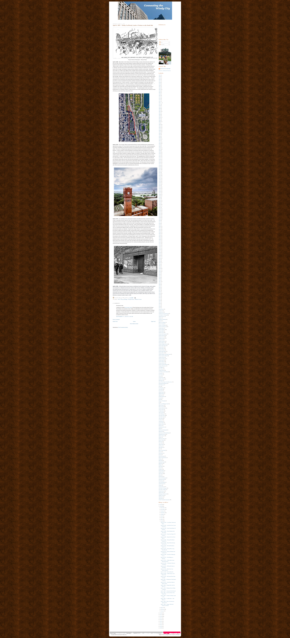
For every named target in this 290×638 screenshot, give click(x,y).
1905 (160, 146)
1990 (160, 268)
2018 (160, 306)
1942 (160, 200)
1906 (160, 147)
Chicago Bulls (161, 331)
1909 (160, 152)
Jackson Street (161, 409)
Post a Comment (116, 319)
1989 (160, 267)
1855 (160, 79)
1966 (160, 235)
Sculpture (160, 469)
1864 (160, 91)
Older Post (153, 321)
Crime (160, 376)
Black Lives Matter (162, 322)
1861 (160, 86)
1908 (160, 150)
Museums (160, 441)
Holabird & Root (162, 396)
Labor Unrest (161, 412)
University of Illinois (162, 489)
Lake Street (161, 418)
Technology (161, 480)
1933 (160, 187)
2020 (161, 504)
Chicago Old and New (165, 68)
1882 (160, 111)
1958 (160, 223)
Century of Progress (162, 325)
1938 (160, 194)
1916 (160, 162)
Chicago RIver (161, 352)
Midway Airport (161, 435)
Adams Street (161, 309)
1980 (160, 255)
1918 (160, 165)
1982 (160, 258)
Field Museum (161, 384)
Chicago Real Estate (162, 351)
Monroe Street (161, 440)
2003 (160, 284)
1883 (160, 112)
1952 (160, 214)
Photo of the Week (162, 450)
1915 (160, 160)
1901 (160, 140)
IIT (159, 402)
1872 (160, 98)
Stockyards (161, 476)
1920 (160, 168)
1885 (160, 115)
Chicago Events (161, 338)
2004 (160, 285)
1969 (160, 239)
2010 (160, 294)
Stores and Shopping (162, 477)
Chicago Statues (161, 361)
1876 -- (160, 102)
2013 (160, 299)
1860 (160, 85)
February (162, 609)
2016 (160, 303)
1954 (160, 217)
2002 (160, 283)
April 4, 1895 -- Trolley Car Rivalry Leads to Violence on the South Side (133, 25)
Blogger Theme (162, 634)
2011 (160, 296)
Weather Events (161, 495)
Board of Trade (161, 323)
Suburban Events (162, 479)
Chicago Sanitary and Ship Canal (164, 354)
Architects (160, 310)
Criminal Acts (161, 377)
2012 (160, 297)
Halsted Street (161, 392)
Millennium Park (162, 438)
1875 (160, 101)
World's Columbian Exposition (164, 499)
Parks (160, 448)
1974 (160, 246)
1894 (160, 130)
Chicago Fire (161, 339)
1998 (160, 277)
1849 (160, 76)
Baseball (160, 320)
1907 (160, 149)
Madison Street (161, 424)
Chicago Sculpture (162, 358)
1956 (160, 220)
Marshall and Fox (162, 427)
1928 (160, 179)
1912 (160, 156)
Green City (161, 390)
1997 (160, 275)
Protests (160, 454)
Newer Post (115, 321)
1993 (160, 272)
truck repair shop (128, 307)
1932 (160, 185)
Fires (159, 386)
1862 (160, 88)
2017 (160, 304)
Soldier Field (161, 472)
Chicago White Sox (162, 365)
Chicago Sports (161, 360)
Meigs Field (161, 431)
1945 (160, 204)
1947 (160, 207)
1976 (160, 249)
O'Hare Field (161, 444)
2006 (160, 288)
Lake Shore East (161, 416)
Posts (161, 42)
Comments (162, 44)
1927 (160, 178)
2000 (160, 280)
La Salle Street (161, 411)
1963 (160, 230)
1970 (160, 240)
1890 (160, 124)
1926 (160, 176)
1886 (160, 117)
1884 (160, 114)
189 (159, 123)
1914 (160, 159)
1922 (160, 171)
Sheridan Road (161, 470)
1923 (160, 172)
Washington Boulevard (163, 493)
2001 (160, 281)
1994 (160, 274)
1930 (160, 182)
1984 (160, 261)
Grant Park (161, 389)
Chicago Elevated (162, 335)
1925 (160, 175)
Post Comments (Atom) (123, 327)
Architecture (161, 312)
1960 (160, 226)
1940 (160, 197)
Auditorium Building (162, 319)
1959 (160, 224)
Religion (160, 464)
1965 (160, 233)
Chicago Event (161, 336)
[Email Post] (135, 297)
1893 (160, 128)
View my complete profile (165, 70)
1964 (160, 232)
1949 (160, 210)
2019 (160, 307)
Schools (160, 467)
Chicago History (161, 342)
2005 (160, 287)
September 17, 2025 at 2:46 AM (124, 316)
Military (160, 437)
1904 (160, 144)
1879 (160, 107)
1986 (160, 264)
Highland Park (161, 393)
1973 (160, 245)
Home (134, 321)
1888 (160, 120)
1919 (160, 166)
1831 (160, 75)
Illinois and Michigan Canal (163, 403)
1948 (160, 208)
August (162, 514)
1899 (160, 137)
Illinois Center (161, 405)
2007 (160, 290)
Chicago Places (161, 348)
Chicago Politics (161, 349)
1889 (160, 121)
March (162, 607)
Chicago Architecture (162, 326)
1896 (160, 133)
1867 (160, 95)
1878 (160, 105)
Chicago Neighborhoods (163, 344)
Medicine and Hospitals (163, 429)
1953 (160, 216)
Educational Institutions (163, 383)
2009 (160, 293)
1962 (160, 229)
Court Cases (161, 374)
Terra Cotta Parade (162, 482)
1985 (160, 262)
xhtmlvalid (178, 634)
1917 (160, 163)
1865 (160, 92)
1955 (160, 219)
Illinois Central (161, 406)
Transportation (131, 299)
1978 (160, 252)
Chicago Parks (161, 347)
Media (160, 428)
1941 (160, 198)
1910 (160, 153)
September (163, 512)
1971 (160, 242)
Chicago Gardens (162, 341)
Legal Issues (161, 421)
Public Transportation (162, 457)
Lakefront (160, 419)
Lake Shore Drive (162, 415)
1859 (160, 83)
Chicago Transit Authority (163, 364)
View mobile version (134, 323)
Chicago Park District (162, 345)
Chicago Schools (162, 357)
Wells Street (161, 496)
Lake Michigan (161, 413)
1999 (160, 278)
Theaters (160, 485)
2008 (160, 291)
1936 (160, 191)
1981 (160, 256)
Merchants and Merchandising (164, 432)
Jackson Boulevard (162, 408)
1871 (160, 96)
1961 (160, 227)
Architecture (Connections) (163, 313)
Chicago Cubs (161, 332)
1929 (160, 181)
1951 (160, 213)
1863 (160, 89)
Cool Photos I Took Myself (163, 371)
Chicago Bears (161, 328)
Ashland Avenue (161, 316)
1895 (119, 299)
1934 (160, 188)
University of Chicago (162, 488)
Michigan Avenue (162, 434)
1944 (160, 203)
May (162, 519)
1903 (160, 143)
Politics (160, 451)
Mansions (160, 425)
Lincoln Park (161, 422)
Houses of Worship (162, 400)
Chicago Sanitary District (163, 355)
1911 (160, 155)
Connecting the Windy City (121, 634)
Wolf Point (160, 498)
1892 (160, 127)
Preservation (161, 453)
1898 (160, 136)
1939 (160, 195)
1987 (160, 265)
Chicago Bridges (123, 299)
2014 (160, 300)
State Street (161, 473)
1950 (160, 211)
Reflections (161, 463)
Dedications (161, 380)
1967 (160, 236)
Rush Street (161, 466)
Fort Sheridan (161, 387)
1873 (160, 99)
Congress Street (161, 370)
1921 (160, 169)
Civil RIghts (161, 367)
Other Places (161, 447)
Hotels (160, 399)
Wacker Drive (161, 492)
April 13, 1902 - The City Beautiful (167, 571)
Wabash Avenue (138, 299)
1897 (160, 134)
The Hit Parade (161, 483)
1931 (160, 184)
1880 (160, 108)
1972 (160, 243)
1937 (160, 192)
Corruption (161, 373)
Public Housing (161, 456)
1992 (160, 271)
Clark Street (161, 368)
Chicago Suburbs (162, 363)
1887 (160, 118)
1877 (160, 104)
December (163, 507)
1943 (160, 201)
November (163, 509)
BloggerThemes (169, 634)
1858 (160, 82)
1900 (160, 139)
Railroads (160, 460)
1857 (160, 80)
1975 (160, 248)
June (162, 517)
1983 (160, 259)
